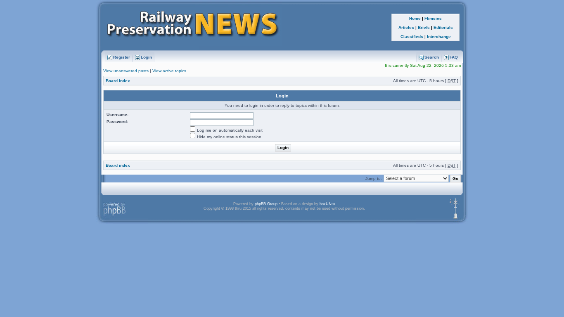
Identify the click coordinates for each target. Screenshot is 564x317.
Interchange (439, 36)
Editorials (443, 27)
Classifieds (411, 36)
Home (415, 18)
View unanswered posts (126, 71)
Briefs (424, 27)
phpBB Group (266, 204)
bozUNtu (327, 204)
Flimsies (433, 18)
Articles (406, 27)
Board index (118, 80)
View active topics (169, 71)
